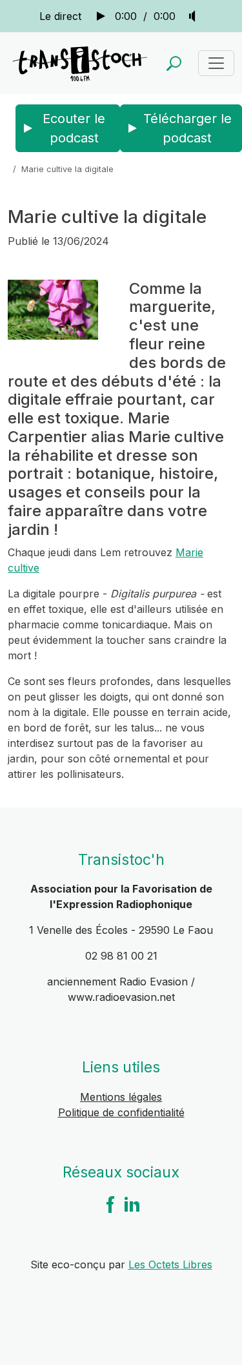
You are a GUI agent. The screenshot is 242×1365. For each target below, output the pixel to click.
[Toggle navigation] (216, 63)
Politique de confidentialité (121, 1112)
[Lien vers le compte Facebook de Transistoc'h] (110, 1203)
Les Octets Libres (170, 1264)
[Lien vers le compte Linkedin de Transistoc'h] (132, 1203)
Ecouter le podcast (74, 128)
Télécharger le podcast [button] (187, 128)
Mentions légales (121, 1096)
